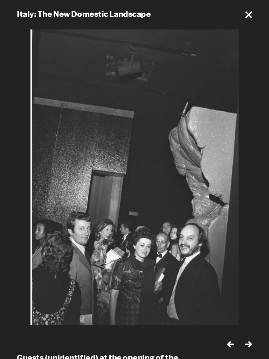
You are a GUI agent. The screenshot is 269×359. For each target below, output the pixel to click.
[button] (248, 14)
